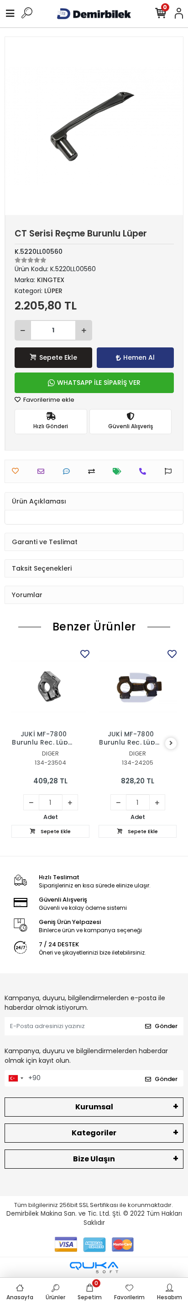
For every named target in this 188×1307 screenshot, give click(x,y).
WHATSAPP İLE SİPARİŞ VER (99, 382)
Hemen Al (139, 357)
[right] (171, 743)
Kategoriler (94, 1133)
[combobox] (15, 1078)
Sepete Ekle (58, 357)
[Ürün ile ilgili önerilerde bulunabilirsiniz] (170, 471)
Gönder (166, 1026)
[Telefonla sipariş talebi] (145, 471)
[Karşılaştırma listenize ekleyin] (94, 471)
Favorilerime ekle (48, 399)
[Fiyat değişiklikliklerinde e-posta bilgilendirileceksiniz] (119, 471)
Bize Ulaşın (94, 1159)
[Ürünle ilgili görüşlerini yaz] (69, 471)
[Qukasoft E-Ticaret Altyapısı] (94, 1267)
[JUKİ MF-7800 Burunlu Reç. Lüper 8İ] (138, 686)
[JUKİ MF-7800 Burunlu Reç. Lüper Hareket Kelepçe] (50, 686)
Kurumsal (94, 1107)
